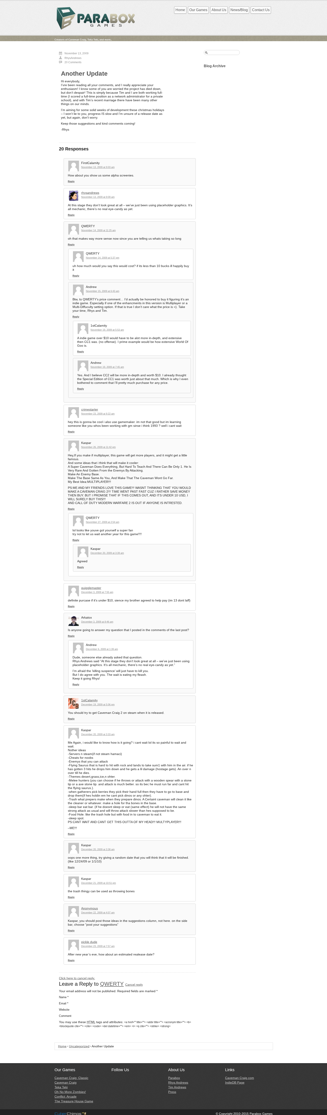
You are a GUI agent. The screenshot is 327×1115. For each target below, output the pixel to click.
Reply (71, 181)
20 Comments (73, 62)
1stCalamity (89, 700)
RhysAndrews (73, 58)
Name (64, 997)
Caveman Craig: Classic (71, 1078)
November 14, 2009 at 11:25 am (98, 230)
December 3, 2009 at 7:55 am (97, 592)
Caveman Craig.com (239, 1078)
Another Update (84, 73)
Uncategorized (79, 1046)
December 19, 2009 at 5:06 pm (98, 704)
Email (63, 1003)
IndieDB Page (234, 1082)
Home (180, 10)
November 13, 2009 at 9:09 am (98, 197)
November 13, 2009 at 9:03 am (98, 167)
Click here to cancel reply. (77, 978)
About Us (219, 10)
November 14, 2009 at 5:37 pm (102, 257)
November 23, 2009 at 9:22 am (98, 413)
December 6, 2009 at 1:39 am (102, 649)
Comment (65, 1016)
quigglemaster (91, 588)
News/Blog (239, 10)
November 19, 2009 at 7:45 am (107, 367)
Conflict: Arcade (65, 1096)
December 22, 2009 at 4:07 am (98, 912)
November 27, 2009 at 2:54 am (102, 522)
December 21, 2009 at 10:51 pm (98, 883)
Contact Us (261, 10)
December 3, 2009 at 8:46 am (97, 621)
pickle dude (89, 942)
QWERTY (112, 984)
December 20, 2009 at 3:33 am (98, 734)
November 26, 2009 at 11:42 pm (98, 447)
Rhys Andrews (178, 1082)
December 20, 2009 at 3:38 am (98, 849)
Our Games (198, 10)
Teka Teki (61, 1087)
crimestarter (89, 409)
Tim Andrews (177, 1087)
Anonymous (89, 908)
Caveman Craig (65, 1082)
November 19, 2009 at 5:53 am (107, 329)
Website (64, 1009)
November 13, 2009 (77, 53)
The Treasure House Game (73, 1101)
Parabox (174, 1078)
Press (172, 1092)
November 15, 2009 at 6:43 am (102, 291)
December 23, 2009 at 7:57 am (98, 946)
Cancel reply (134, 984)
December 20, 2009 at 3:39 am (107, 553)
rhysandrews (90, 192)
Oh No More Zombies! (70, 1092)
